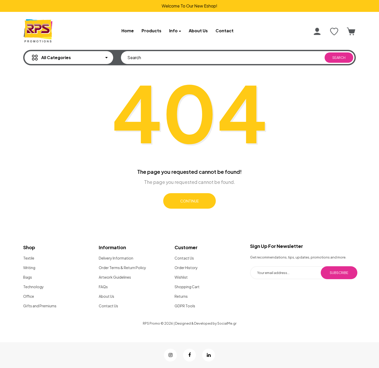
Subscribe (339, 273)
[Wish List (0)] (334, 31)
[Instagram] (170, 355)
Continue (189, 201)
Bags (27, 277)
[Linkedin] (208, 355)
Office (28, 296)
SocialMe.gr (226, 323)
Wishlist (181, 277)
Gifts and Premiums (39, 305)
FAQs (103, 286)
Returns (181, 296)
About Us (106, 296)
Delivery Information (116, 258)
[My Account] (317, 31)
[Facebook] (189, 355)
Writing (29, 267)
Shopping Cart (187, 286)
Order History (186, 267)
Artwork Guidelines (115, 277)
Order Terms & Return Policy (122, 267)
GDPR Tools (185, 305)
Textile (28, 258)
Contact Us (108, 305)
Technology (33, 286)
